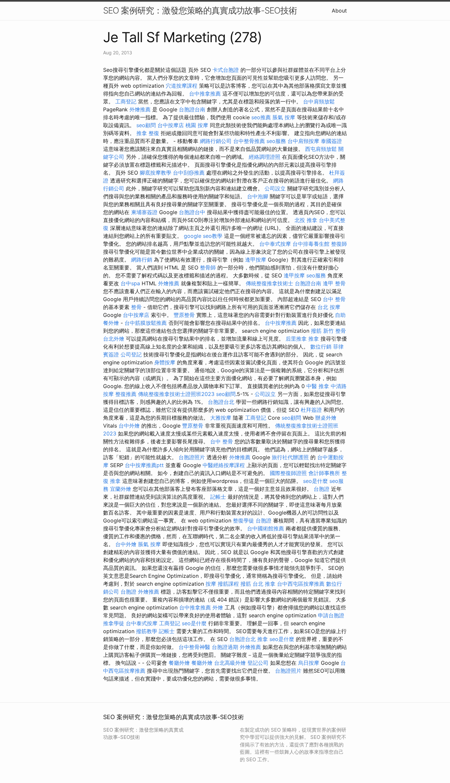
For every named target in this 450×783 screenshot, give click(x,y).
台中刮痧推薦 (189, 172)
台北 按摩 (329, 307)
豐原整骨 (184, 315)
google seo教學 (203, 236)
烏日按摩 (308, 662)
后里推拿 (296, 338)
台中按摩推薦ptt (144, 465)
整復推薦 (125, 394)
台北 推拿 (264, 583)
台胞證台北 (221, 402)
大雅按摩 (220, 417)
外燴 (217, 607)
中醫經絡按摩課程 (224, 465)
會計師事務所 (324, 473)
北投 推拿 (306, 220)
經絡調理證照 (264, 157)
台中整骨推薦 (249, 141)
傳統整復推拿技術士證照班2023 (176, 394)
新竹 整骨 (334, 330)
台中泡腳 (257, 196)
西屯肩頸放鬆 (321, 149)
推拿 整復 (147, 133)
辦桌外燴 (325, 417)
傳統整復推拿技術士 (269, 283)
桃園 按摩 (196, 125)
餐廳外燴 (179, 662)
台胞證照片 (192, 457)
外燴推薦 (140, 109)
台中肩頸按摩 (303, 141)
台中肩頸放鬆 (319, 101)
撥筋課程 (228, 583)
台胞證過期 (225, 647)
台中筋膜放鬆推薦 (146, 323)
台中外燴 (129, 425)
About (339, 10)
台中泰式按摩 (275, 243)
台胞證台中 (192, 212)
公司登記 (131, 354)
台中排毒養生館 (311, 243)
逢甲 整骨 (334, 283)
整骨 (136, 307)
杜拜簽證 (311, 409)
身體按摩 (164, 362)
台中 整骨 (334, 299)
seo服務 (276, 141)
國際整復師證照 (288, 473)
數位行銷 (320, 346)
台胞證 (321, 489)
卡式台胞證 (225, 70)
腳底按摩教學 (155, 172)
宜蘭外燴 (120, 489)
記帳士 (218, 496)
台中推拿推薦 (205, 93)
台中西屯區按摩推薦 (300, 583)
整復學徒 (243, 520)
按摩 (211, 583)
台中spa (130, 283)
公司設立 (275, 188)
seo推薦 (261, 117)
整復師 (339, 243)
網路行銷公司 (216, 141)
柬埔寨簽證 (144, 212)
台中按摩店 (170, 125)
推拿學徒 (113, 623)
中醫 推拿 (317, 386)
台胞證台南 (192, 109)
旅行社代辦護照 (290, 457)
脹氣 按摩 (283, 117)
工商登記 (125, 101)
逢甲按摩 (255, 259)
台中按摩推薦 (280, 323)
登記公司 (257, 662)
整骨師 (208, 267)
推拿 (313, 338)
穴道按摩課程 (181, 85)
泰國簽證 (331, 141)
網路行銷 (141, 259)
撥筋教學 (146, 631)
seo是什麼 (315, 481)
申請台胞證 (331, 615)
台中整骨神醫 (194, 647)
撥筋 (316, 330)
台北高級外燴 (230, 662)
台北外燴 (113, 338)
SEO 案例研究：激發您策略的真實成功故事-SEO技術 (200, 10)
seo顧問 (146, 125)
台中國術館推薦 (265, 528)
